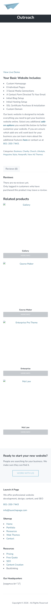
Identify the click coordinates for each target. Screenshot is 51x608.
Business (18, 151)
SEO (8, 561)
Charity (26, 151)
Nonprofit (22, 154)
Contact (10, 538)
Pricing (9, 553)
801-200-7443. (11, 143)
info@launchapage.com (15, 510)
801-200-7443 (11, 504)
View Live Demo (11, 72)
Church (33, 151)
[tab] (11, 169)
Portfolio (10, 527)
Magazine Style (10, 154)
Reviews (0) (12, 168)
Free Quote (12, 557)
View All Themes (35, 154)
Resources (11, 531)
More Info (25, 255)
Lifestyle (41, 151)
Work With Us (25, 473)
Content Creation (14, 564)
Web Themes (13, 534)
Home (9, 523)
